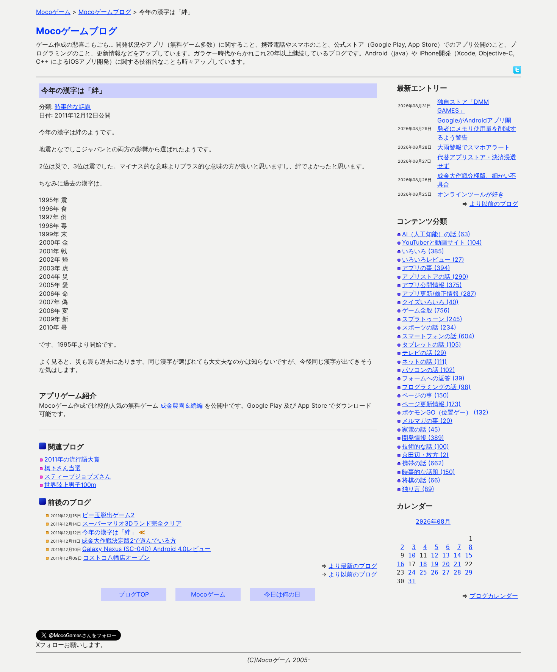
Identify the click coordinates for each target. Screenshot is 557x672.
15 (469, 555)
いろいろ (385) (423, 251)
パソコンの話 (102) (428, 370)
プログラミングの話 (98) (436, 387)
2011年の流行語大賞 (72, 459)
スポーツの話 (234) (429, 327)
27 (446, 572)
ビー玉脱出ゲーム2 (108, 515)
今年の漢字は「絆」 (109, 532)
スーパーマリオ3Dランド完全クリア (131, 523)
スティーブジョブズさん (77, 476)
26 (434, 572)
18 (423, 564)
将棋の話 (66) (421, 480)
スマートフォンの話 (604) (438, 336)
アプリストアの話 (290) (435, 276)
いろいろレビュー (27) (433, 259)
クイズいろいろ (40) (430, 302)
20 (446, 564)
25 (423, 572)
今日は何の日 (282, 594)
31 (412, 581)
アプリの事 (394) (426, 268)
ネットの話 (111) (424, 361)
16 (400, 564)
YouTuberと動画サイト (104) (442, 242)
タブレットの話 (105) (431, 344)
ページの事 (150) (425, 395)
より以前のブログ (353, 574)
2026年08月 (433, 521)
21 (457, 564)
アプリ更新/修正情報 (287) (439, 293)
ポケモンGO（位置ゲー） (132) (445, 412)
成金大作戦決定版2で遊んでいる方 (128, 540)
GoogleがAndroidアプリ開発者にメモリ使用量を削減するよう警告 (476, 128)
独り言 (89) (418, 489)
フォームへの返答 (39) (433, 378)
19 (434, 564)
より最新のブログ (353, 566)
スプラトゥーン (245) (432, 319)
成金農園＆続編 (181, 405)
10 (412, 555)
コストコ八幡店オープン (116, 557)
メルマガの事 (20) (427, 420)
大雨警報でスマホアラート (473, 147)
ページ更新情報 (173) (431, 404)
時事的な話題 (73, 106)
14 (457, 555)
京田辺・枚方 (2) (425, 454)
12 (434, 555)
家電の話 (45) (421, 429)
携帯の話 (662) (423, 463)
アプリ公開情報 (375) (432, 285)
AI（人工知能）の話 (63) (436, 234)
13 (446, 555)
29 (469, 572)
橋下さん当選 (62, 468)
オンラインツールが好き (470, 194)
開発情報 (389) (423, 437)
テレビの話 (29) (424, 352)
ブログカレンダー (493, 596)
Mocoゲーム (208, 594)
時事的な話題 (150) (428, 472)
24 (412, 572)
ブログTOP (134, 594)
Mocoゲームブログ (76, 30)
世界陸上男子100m (70, 484)
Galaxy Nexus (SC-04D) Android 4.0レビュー (146, 549)
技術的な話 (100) (425, 446)
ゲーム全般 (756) (426, 310)
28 (457, 572)
